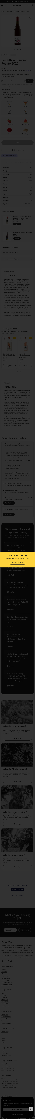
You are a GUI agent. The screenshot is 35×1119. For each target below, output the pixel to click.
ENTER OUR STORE (18, 563)
